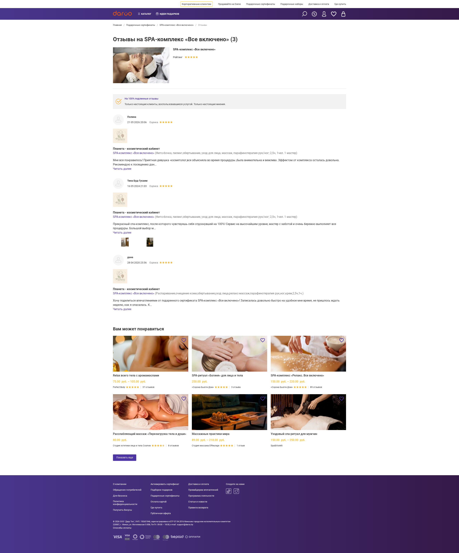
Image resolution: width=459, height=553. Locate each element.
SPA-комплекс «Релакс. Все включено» (297, 375)
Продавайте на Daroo (229, 4)
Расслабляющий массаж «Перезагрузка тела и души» (149, 434)
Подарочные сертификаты (260, 4)
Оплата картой (159, 501)
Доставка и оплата (318, 4)
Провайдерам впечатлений (203, 489)
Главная (117, 25)
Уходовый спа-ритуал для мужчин (294, 434)
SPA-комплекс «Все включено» (176, 25)
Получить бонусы (122, 510)
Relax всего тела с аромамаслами (136, 375)
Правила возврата (198, 507)
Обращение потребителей (127, 489)
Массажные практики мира (211, 434)
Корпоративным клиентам (196, 4)
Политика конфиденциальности (125, 502)
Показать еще (124, 457)
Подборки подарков (161, 489)
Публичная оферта (161, 513)
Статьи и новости (197, 501)
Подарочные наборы (291, 4)
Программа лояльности (201, 495)
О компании (119, 484)
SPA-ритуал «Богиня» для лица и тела (217, 375)
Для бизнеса (120, 495)
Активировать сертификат (165, 484)
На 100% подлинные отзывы (141, 98)
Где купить (340, 4)
